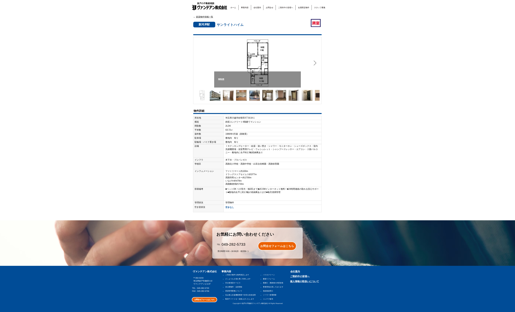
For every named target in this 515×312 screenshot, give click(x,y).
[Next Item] (315, 63)
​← (203, 17)
